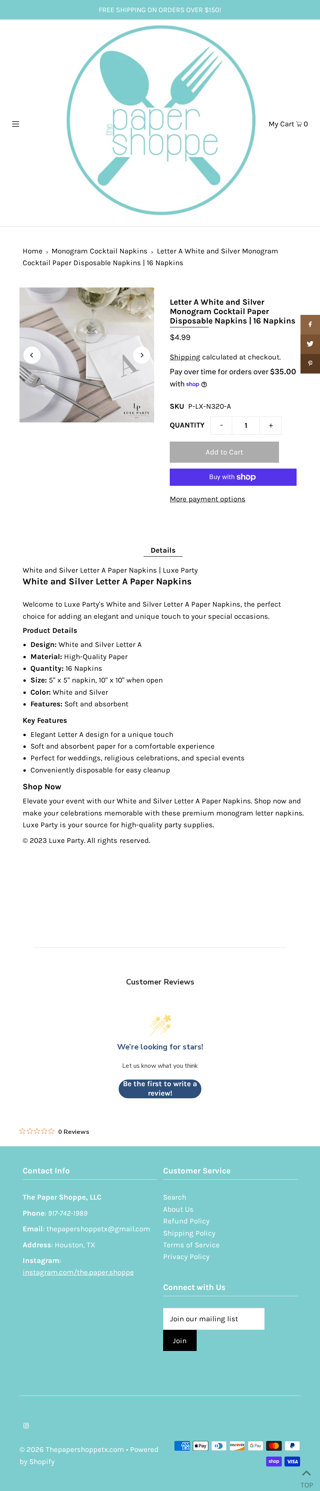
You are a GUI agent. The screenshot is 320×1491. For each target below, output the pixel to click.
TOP (306, 1482)
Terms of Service (191, 1245)
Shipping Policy (189, 1233)
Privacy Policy (186, 1256)
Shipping (185, 357)
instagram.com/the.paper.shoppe (78, 1272)
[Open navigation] (32, 122)
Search (174, 1197)
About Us (178, 1209)
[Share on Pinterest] (310, 364)
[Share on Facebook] (310, 324)
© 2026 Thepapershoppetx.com (72, 1449)
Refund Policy (186, 1221)
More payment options (207, 499)
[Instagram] (26, 1426)
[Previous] (32, 355)
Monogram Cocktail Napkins (100, 251)
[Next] (141, 355)
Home (33, 251)
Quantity (187, 425)
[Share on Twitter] (310, 344)
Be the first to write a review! (160, 1089)
